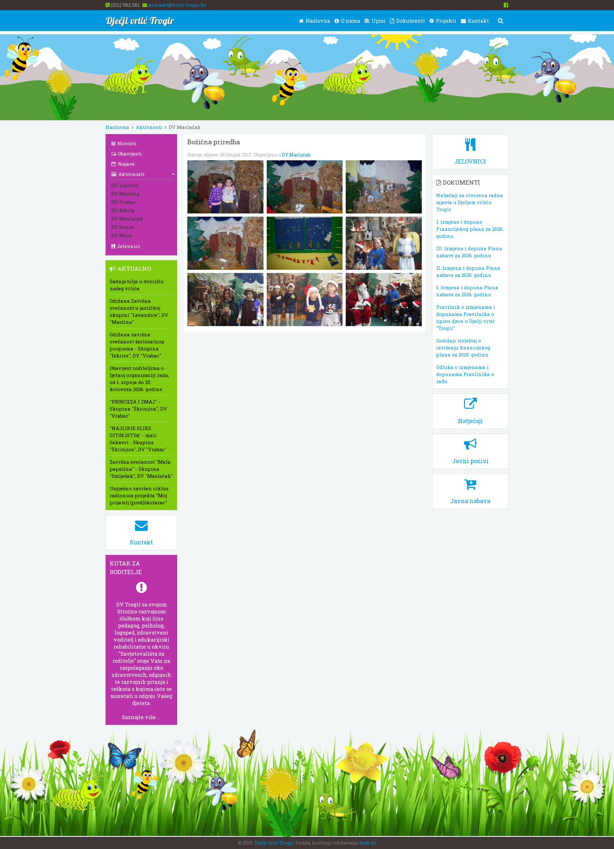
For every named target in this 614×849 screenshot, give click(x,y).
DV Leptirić (124, 185)
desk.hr (367, 843)
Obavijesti (129, 153)
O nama (350, 20)
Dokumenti (410, 20)
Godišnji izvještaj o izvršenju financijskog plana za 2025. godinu (463, 347)
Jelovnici (128, 246)
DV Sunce (122, 227)
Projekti (445, 20)
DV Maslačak (296, 155)
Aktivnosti (149, 127)
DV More (121, 235)
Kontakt (478, 20)
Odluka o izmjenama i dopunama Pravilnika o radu (465, 374)
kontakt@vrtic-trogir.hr (177, 5)
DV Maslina (125, 193)
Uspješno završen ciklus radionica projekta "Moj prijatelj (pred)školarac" (139, 495)
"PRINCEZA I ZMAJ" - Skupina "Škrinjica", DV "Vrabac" (138, 408)
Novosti (126, 143)
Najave (126, 164)
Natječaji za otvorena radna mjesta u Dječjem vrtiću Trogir (469, 202)
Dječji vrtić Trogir (274, 843)
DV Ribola (123, 210)
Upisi (377, 20)
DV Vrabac (123, 202)
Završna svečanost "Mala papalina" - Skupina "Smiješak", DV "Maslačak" (141, 469)
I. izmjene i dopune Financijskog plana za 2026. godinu (469, 229)
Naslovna (317, 20)
